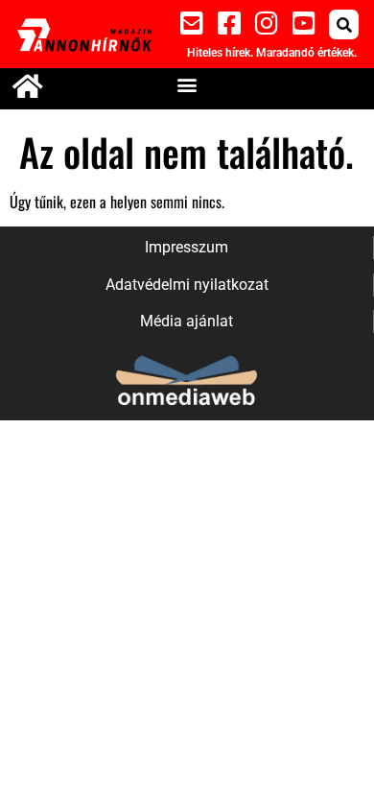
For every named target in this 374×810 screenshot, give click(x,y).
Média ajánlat (186, 321)
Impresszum (186, 247)
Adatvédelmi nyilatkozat (187, 284)
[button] (344, 24)
